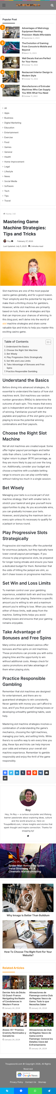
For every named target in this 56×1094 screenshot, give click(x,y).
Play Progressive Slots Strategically (24, 357)
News (7, 176)
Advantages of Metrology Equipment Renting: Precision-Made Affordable (36, 31)
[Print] (5, 778)
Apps (6, 113)
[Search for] (52, 6)
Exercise (8, 137)
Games (7, 147)
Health (7, 157)
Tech (6, 191)
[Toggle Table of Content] (46, 342)
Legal (7, 166)
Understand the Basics (17, 346)
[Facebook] (5, 772)
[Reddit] (34, 772)
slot (4, 323)
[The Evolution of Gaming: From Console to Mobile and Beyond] (11, 47)
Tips (6, 196)
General (8, 152)
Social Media (10, 181)
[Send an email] (12, 241)
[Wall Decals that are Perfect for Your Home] (11, 63)
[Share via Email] (46, 772)
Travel (7, 200)
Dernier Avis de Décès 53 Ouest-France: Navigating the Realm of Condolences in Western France (14, 998)
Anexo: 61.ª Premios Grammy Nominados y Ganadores (14, 1032)
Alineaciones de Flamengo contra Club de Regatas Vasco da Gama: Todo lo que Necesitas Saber (41, 998)
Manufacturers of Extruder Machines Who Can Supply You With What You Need (36, 89)
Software (9, 186)
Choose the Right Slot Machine (22, 350)
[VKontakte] (40, 772)
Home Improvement (14, 161)
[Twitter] (11, 772)
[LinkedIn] (17, 772)
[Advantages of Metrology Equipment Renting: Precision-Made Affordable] (11, 32)
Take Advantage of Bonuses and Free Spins (25, 366)
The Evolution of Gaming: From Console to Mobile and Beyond (37, 46)
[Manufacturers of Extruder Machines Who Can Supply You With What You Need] (11, 90)
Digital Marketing (12, 122)
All (14, 213)
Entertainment (11, 132)
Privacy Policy (16, 1082)
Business (8, 118)
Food (6, 142)
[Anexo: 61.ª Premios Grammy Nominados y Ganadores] (14, 1020)
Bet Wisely (12, 354)
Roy (9, 241)
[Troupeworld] (28, 5)
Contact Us (30, 1082)
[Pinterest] (28, 772)
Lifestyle (8, 171)
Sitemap (42, 1082)
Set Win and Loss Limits (18, 361)
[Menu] (3, 6)
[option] (28, 860)
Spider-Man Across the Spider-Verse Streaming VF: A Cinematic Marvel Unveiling (27, 868)
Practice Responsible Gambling (21, 371)
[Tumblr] (23, 772)
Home (8, 213)
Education (9, 127)
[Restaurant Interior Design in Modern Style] (11, 77)
